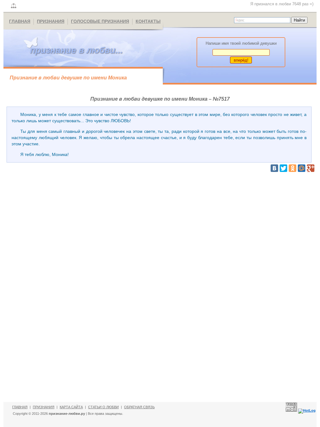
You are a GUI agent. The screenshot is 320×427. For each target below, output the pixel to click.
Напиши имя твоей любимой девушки (241, 43)
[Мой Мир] (301, 168)
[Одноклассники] (292, 168)
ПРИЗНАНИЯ (50, 21)
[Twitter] (283, 168)
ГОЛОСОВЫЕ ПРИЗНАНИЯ (100, 21)
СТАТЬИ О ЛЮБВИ (103, 407)
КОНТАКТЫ (148, 21)
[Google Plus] (310, 168)
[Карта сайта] (14, 6)
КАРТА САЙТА (71, 407)
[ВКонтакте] (274, 168)
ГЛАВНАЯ (19, 21)
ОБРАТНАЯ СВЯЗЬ (139, 407)
